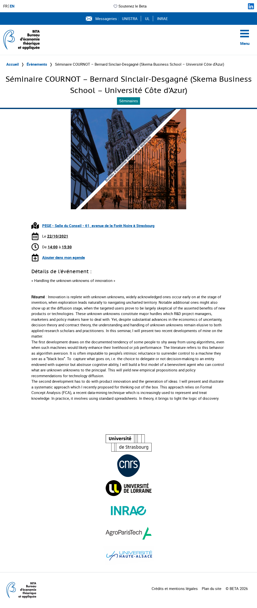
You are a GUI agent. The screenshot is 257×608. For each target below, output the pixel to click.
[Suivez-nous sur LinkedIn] (251, 6)
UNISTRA (130, 18)
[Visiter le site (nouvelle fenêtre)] (129, 443)
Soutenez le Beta (132, 6)
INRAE (162, 18)
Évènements (37, 64)
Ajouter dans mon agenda (63, 257)
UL (147, 18)
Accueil (12, 64)
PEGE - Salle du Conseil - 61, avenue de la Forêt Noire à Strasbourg (98, 225)
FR (5, 6)
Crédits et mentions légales (175, 588)
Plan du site (211, 588)
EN (12, 6)
